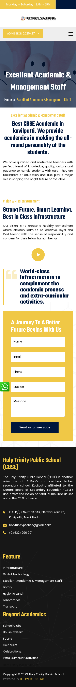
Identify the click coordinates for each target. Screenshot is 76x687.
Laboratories (11, 600)
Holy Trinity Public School (20, 665)
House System (13, 632)
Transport (10, 607)
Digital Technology (16, 574)
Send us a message (34, 427)
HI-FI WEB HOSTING (32, 679)
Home (8, 100)
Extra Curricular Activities (20, 658)
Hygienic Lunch (13, 594)
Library (7, 587)
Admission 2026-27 (21, 33)
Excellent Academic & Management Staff (32, 581)
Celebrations (12, 651)
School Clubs (12, 626)
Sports (7, 639)
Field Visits (10, 645)
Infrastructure (13, 568)
